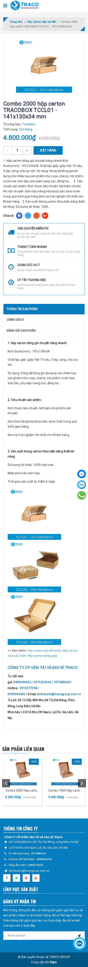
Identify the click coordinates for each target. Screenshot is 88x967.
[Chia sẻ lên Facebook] (19, 215)
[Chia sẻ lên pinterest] (36, 215)
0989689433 (44, 859)
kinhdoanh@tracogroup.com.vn (29, 870)
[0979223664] (81, 495)
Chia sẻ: (8, 215)
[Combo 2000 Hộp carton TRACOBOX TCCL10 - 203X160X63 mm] (22, 771)
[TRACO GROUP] (24, 5)
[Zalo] (81, 484)
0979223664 (27, 859)
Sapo (53, 962)
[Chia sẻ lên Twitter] (28, 215)
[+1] (45, 215)
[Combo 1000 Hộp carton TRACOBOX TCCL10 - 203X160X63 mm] (65, 771)
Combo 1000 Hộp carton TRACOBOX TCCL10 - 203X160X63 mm (65, 791)
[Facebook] (81, 474)
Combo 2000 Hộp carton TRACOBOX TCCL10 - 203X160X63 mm (22, 791)
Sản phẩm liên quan (23, 748)
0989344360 (35, 865)
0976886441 (38, 853)
